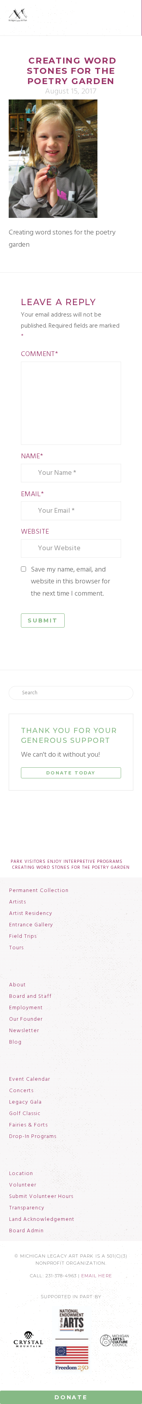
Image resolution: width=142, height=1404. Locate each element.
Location (21, 1174)
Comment (39, 354)
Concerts (21, 1091)
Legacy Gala (25, 1102)
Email (32, 494)
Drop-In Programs (32, 1137)
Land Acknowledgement (42, 1220)
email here (96, 1275)
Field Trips (23, 937)
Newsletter (24, 1031)
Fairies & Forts (28, 1125)
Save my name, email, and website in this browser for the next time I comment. (70, 582)
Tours (16, 948)
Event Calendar (29, 1079)
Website (35, 532)
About (17, 985)
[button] (129, 14)
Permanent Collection (39, 891)
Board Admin (26, 1231)
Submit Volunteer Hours (41, 1197)
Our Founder (26, 1019)
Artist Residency (30, 914)
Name (32, 456)
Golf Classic (25, 1114)
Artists (17, 902)
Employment (26, 1008)
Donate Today (70, 773)
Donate (71, 1397)
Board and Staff (30, 997)
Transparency (27, 1208)
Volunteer (22, 1185)
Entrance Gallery (31, 925)
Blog (15, 1042)
